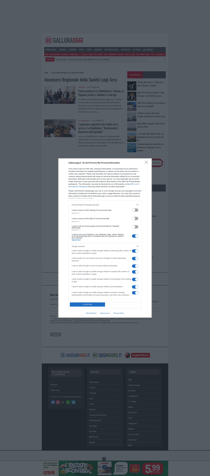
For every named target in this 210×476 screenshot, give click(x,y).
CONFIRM (87, 304)
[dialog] (105, 238)
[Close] (147, 163)
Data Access (105, 313)
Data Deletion (91, 313)
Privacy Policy (119, 313)
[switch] (135, 210)
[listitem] (105, 204)
